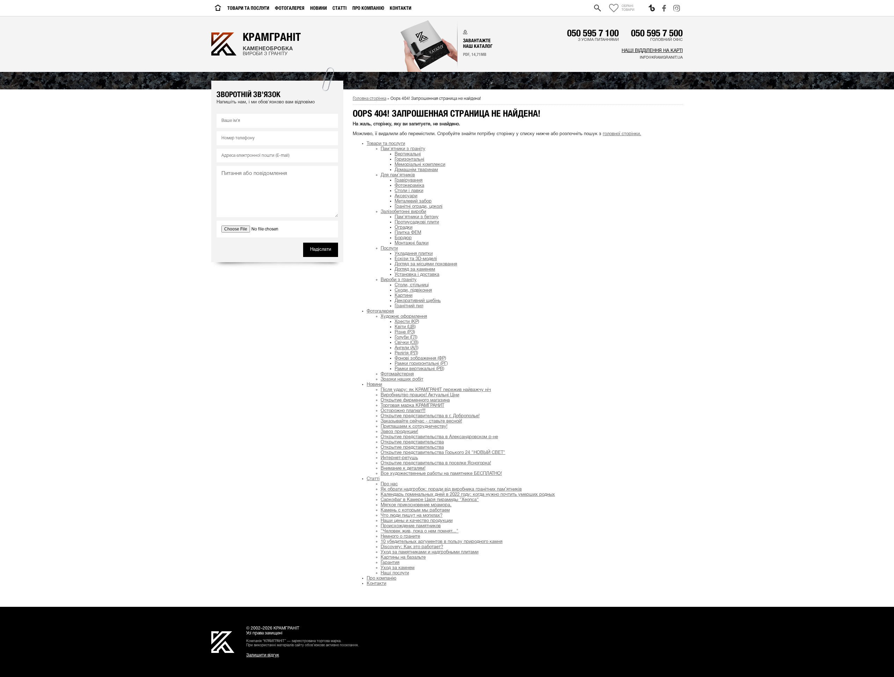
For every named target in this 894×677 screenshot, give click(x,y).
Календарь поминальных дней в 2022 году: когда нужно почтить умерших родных (468, 495)
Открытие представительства (412, 442)
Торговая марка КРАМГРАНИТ (412, 406)
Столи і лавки (409, 191)
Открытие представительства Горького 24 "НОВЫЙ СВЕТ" (443, 453)
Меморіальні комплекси (420, 165)
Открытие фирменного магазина (415, 400)
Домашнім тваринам (416, 170)
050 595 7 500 (657, 32)
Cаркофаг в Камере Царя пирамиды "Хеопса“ (430, 500)
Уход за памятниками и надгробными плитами (429, 552)
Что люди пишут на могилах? (411, 516)
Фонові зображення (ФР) (420, 358)
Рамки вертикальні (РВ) (419, 369)
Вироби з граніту (399, 280)
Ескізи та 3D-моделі (416, 259)
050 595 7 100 (593, 32)
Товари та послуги (248, 8)
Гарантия (390, 563)
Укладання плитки (414, 254)
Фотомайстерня (397, 374)
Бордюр (403, 238)
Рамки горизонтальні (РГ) (421, 364)
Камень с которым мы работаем (415, 510)
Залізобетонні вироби (403, 212)
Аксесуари (406, 196)
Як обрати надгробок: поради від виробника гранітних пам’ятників (451, 489)
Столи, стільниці (412, 285)
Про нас (389, 484)
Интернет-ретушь (399, 458)
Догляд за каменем (415, 269)
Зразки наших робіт (402, 379)
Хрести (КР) (407, 322)
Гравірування (409, 180)
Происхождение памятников (411, 526)
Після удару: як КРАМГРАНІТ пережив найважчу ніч (436, 390)
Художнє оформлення (404, 317)
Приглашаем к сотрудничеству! (414, 427)
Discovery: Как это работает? (412, 547)
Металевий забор (413, 201)
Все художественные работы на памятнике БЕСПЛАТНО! (441, 474)
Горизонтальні (409, 159)
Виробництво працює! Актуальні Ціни (420, 395)
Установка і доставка (417, 275)
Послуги (389, 248)
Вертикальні (408, 154)
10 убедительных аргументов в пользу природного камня (442, 542)
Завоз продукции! (399, 432)
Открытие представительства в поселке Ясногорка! (436, 463)
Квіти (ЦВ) (405, 327)
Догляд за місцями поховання (426, 264)
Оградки (403, 228)
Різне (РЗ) (405, 332)
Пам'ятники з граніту (403, 149)
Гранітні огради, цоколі (418, 207)
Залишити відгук (262, 655)
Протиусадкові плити (417, 222)
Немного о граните (400, 537)
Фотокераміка (409, 186)
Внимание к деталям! (403, 468)
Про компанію (368, 8)
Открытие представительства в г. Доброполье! (430, 416)
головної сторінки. (622, 134)
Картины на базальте (403, 557)
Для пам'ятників (398, 175)
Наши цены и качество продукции (417, 521)
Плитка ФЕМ (408, 233)
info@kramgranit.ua (661, 57)
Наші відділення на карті (652, 51)
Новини (318, 8)
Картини (403, 296)
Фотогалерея (290, 8)
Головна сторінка (369, 99)
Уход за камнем (398, 568)
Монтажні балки (411, 243)
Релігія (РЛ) (406, 353)
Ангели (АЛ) (406, 348)
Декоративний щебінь (418, 301)
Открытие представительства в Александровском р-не (439, 437)
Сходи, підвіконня (413, 290)
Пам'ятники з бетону (417, 217)
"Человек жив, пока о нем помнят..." (420, 531)
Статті (339, 8)
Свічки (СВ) (406, 343)
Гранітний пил (409, 306)
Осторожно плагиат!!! (403, 411)
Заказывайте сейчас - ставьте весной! (421, 421)
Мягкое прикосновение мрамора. (416, 505)
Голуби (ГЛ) (406, 338)
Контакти (400, 8)
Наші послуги (395, 573)
